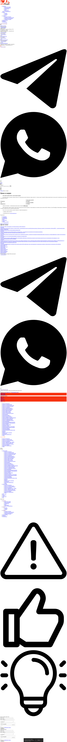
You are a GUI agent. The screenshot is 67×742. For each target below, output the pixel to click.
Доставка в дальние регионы (9, 512)
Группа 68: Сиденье (5, 425)
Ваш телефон (2, 719)
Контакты (4, 21)
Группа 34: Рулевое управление (7, 418)
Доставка (3, 510)
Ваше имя (2, 717)
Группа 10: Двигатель (6, 403)
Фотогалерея (6, 505)
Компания (4, 500)
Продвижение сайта (15, 392)
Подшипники (4, 433)
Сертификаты (6, 503)
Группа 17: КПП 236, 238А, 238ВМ (8, 442)
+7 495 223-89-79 (3, 32)
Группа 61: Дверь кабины (6, 424)
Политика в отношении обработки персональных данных (29, 740)
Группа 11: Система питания (7, 404)
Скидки (5, 509)
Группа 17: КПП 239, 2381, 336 (9, 489)
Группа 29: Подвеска (5, 415)
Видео (5, 504)
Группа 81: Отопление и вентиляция (8, 426)
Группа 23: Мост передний (6, 410)
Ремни (3, 446)
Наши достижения (7, 502)
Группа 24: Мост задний (6, 411)
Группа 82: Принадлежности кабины (8, 427)
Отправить (2, 728)
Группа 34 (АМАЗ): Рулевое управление (9, 417)
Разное (3, 435)
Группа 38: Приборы (5, 421)
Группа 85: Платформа (6, 429)
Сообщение (2, 721)
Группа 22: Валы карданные (7, 409)
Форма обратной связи (4, 389)
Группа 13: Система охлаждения (7, 406)
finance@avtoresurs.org (4, 39)
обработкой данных (7, 727)
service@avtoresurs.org (4, 43)
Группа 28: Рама (5, 414)
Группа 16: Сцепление (6, 407)
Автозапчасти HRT (7, 501)
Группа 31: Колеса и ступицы (7, 416)
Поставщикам (4, 516)
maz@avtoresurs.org (3, 36)
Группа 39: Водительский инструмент (8, 422)
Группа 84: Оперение (5, 428)
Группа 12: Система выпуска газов (8, 405)
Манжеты (4, 431)
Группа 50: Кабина (5, 423)
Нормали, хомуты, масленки (7, 432)
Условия (5, 507)
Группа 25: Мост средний (6, 412)
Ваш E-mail (2, 718)
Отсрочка (6, 508)
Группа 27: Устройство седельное (7, 413)
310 (2, 42)
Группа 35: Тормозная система (7, 419)
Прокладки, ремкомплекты (6, 434)
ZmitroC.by (8, 392)
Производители (5, 20)
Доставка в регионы (7, 511)
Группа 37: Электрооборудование (8, 420)
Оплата (3, 506)
